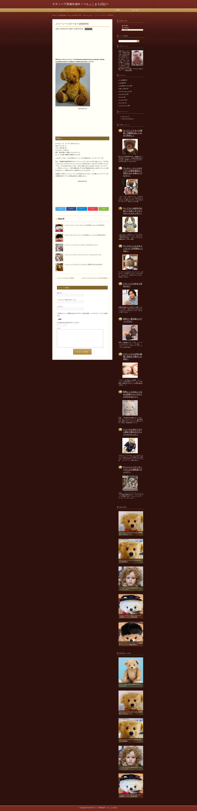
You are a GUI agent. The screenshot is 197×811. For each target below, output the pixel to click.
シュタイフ (62, 10)
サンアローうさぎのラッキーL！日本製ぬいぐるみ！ (133, 248)
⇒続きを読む (128, 70)
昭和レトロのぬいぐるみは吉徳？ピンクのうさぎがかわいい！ (132, 394)
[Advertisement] (82, 43)
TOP (67, 15)
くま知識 (117, 10)
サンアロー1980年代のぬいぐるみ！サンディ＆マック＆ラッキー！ (132, 210)
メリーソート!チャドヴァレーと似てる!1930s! (94, 278)
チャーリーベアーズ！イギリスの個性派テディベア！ (132, 469)
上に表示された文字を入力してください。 (68, 322)
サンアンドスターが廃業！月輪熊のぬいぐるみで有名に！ (132, 132)
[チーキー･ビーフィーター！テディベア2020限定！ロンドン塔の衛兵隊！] (59, 228)
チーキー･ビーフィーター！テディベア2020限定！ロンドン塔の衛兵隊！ (85, 225)
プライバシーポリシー (128, 118)
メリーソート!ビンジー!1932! (66, 278)
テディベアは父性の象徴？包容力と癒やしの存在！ (132, 356)
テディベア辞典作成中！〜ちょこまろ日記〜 (80, 4)
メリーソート (80, 10)
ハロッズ (98, 10)
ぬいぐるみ (135, 10)
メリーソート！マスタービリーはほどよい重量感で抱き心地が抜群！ (84, 264)
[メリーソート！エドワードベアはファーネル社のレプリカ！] (59, 247)
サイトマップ (125, 116)
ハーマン (122, 102)
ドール (122, 97)
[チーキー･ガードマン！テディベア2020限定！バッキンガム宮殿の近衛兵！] (59, 238)
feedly (104, 208)
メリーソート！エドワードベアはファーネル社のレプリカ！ (81, 244)
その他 (122, 83)
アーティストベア (125, 91)
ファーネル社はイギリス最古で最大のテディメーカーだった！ (132, 431)
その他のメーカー (125, 85)
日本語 (126, 29)
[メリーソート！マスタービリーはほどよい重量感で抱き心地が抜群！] (59, 267)
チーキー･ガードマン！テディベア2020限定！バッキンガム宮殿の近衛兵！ (85, 235)
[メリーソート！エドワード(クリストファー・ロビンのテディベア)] (59, 257)
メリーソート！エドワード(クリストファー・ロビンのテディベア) (83, 254)
